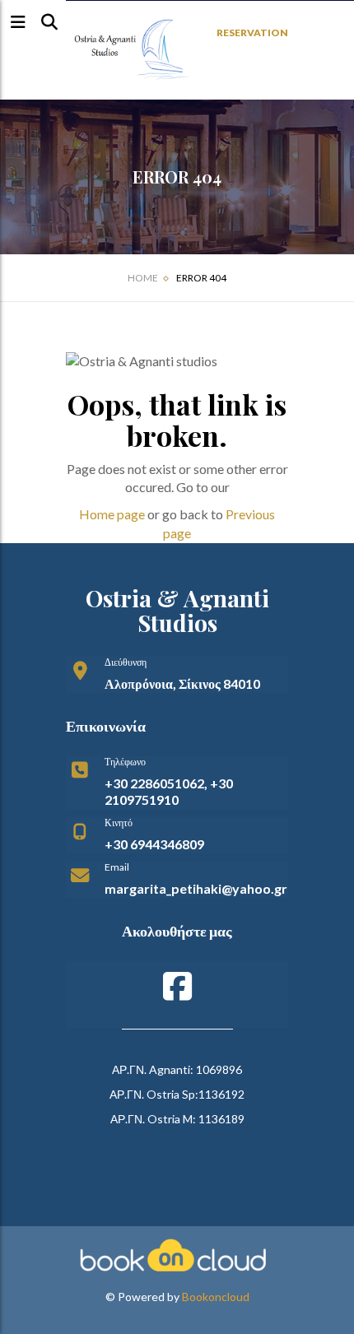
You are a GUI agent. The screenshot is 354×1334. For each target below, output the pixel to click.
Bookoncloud (215, 1297)
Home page (112, 514)
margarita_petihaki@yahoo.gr (196, 888)
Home (143, 278)
